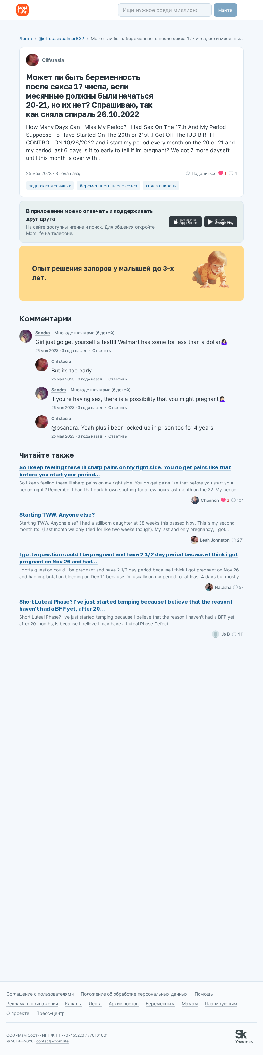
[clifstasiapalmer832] (41, 364)
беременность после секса (108, 185)
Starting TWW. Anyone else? (56, 514)
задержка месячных (50, 185)
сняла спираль (161, 185)
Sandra (42, 332)
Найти (225, 10)
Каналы (73, 1003)
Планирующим (221, 1003)
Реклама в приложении (32, 1003)
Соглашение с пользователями (40, 994)
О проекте (17, 1013)
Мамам (190, 1003)
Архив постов (124, 1003)
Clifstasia (53, 60)
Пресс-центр (50, 1013)
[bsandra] (25, 336)
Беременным (160, 1003)
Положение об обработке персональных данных (134, 994)
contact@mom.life (52, 1041)
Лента (25, 38)
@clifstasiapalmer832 (61, 38)
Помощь (204, 994)
